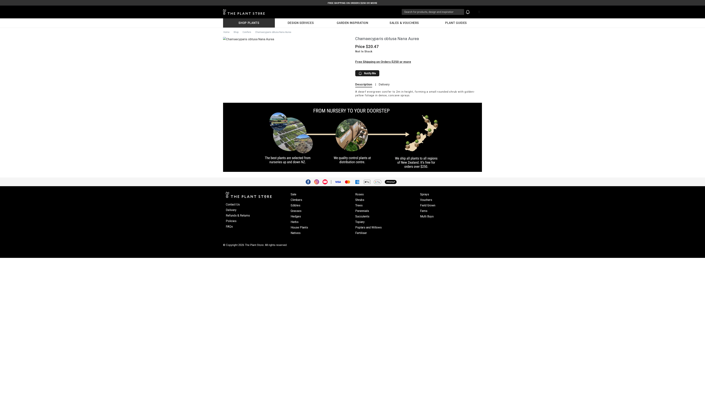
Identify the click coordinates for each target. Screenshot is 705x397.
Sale (293, 194)
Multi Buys (427, 216)
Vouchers (426, 200)
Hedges (296, 216)
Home (226, 32)
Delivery (384, 84)
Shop (236, 32)
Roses (359, 194)
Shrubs (359, 200)
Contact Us (233, 204)
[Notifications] (467, 12)
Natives (296, 233)
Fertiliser (361, 233)
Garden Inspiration (352, 23)
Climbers (296, 200)
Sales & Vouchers (404, 23)
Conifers (247, 32)
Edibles (295, 205)
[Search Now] (460, 12)
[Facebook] (309, 181)
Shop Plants (248, 23)
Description (363, 84)
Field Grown (427, 205)
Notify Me (370, 73)
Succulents (362, 216)
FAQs (229, 226)
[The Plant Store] (312, 12)
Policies (231, 221)
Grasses (296, 211)
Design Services (301, 23)
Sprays (424, 194)
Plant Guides (456, 23)
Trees (359, 205)
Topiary (360, 222)
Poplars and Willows (368, 227)
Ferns (423, 211)
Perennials (362, 211)
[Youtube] (326, 181)
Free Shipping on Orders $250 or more (352, 3)
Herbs (295, 222)
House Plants (299, 227)
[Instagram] (318, 181)
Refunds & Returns (238, 215)
